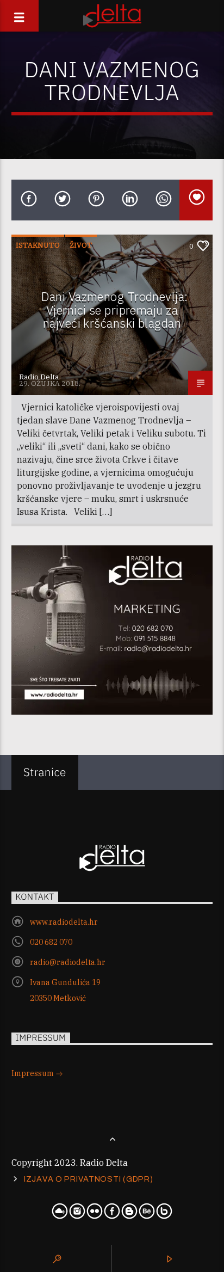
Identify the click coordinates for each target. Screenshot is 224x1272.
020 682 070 (51, 942)
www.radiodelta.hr (64, 922)
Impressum (33, 1073)
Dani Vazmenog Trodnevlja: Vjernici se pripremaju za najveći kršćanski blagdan (114, 309)
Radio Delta (39, 377)
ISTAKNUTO (38, 245)
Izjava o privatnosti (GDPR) (88, 1179)
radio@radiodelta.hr (67, 962)
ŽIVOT (81, 245)
